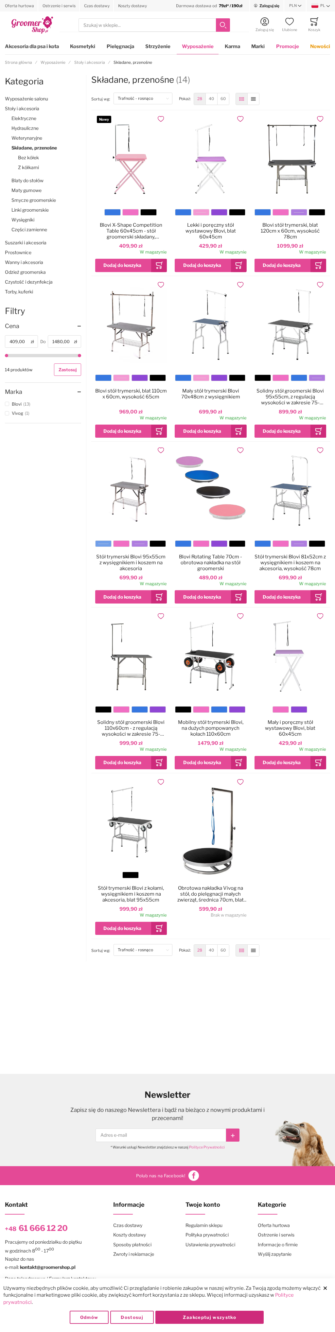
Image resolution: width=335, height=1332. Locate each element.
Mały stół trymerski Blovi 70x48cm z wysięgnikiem (210, 394)
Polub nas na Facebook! (160, 1175)
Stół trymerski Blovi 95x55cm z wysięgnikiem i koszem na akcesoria (131, 562)
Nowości (320, 46)
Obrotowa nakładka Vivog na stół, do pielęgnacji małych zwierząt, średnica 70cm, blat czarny (210, 894)
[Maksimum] (79, 355)
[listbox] (130, 213)
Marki (258, 46)
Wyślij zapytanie (274, 1254)
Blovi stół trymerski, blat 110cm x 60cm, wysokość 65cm (131, 394)
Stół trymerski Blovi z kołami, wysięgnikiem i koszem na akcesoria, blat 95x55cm (131, 894)
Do (43, 341)
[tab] (43, 326)
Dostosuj (132, 1317)
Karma (232, 46)
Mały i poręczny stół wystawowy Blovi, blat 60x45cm (290, 728)
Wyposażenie (198, 46)
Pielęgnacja (120, 46)
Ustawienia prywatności (210, 1244)
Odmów (89, 1317)
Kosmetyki (82, 46)
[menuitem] (199, 99)
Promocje (287, 46)
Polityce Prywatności (207, 1147)
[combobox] (154, 25)
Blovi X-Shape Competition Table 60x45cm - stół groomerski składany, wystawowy (131, 231)
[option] (112, 212)
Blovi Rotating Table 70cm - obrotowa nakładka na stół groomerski (210, 562)
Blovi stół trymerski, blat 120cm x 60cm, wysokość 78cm (290, 231)
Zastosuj (68, 369)
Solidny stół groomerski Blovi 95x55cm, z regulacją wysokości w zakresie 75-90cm (290, 397)
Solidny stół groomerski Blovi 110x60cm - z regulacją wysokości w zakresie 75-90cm (131, 728)
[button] (295, 6)
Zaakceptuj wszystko (209, 1317)
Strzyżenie (157, 46)
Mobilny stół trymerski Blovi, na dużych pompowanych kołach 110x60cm (210, 728)
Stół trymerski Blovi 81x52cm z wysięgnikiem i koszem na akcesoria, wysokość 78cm (290, 562)
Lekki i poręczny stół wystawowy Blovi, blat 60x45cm (210, 231)
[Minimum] (6, 355)
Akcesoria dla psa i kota (32, 46)
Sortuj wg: (102, 98)
